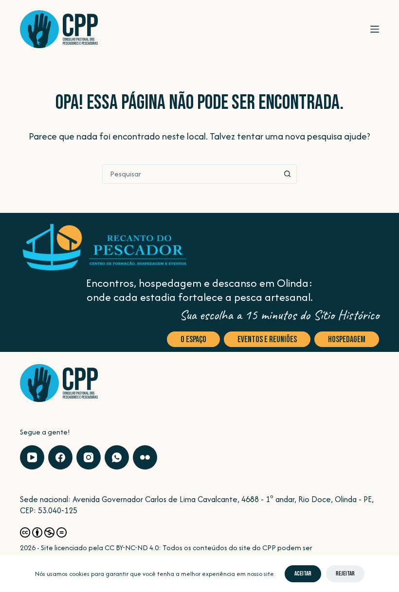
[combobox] (190, 174)
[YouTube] (32, 457)
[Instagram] (88, 457)
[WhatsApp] (117, 457)
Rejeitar (345, 573)
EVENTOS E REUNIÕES (267, 339)
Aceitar (302, 573)
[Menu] (374, 29)
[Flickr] (145, 457)
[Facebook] (60, 457)
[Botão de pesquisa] (287, 174)
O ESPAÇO (193, 339)
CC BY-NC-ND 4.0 (132, 547)
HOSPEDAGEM (346, 339)
